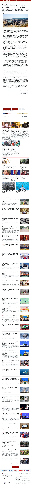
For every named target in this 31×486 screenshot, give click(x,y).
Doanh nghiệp (7, 2)
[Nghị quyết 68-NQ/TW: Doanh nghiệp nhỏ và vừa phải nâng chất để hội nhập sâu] (24, 344)
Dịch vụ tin (20, 474)
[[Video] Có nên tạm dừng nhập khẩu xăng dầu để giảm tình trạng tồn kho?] (24, 125)
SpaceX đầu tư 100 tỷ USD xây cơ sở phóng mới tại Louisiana (10, 388)
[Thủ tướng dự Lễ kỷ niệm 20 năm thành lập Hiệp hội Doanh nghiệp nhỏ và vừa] (24, 435)
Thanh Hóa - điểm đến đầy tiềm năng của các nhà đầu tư (15, 148)
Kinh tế (3, 2)
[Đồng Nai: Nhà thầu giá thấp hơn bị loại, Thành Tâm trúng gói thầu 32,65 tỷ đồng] (24, 229)
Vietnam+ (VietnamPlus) (7, 0)
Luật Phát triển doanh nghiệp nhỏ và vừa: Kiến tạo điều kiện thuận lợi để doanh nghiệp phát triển (10, 209)
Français (17, 0)
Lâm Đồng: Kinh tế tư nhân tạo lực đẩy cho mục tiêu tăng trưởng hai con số (10, 450)
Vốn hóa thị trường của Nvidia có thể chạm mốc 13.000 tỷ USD (10, 219)
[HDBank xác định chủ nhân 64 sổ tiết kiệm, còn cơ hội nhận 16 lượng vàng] (24, 309)
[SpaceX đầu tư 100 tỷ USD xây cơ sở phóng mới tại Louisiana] (24, 390)
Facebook (4, 113)
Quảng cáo (24, 474)
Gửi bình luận (25, 116)
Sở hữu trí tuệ (16, 473)
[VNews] (19, 471)
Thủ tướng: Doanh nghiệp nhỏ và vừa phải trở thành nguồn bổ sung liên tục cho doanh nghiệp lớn (10, 415)
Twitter (6, 113)
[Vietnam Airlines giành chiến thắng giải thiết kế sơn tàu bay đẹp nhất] (24, 372)
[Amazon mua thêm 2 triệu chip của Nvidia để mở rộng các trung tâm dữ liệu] (24, 266)
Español (20, 0)
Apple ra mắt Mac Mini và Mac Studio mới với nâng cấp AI (10, 397)
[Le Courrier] (11, 471)
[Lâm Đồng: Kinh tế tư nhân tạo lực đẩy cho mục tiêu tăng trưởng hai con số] (24, 452)
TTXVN (18, 474)
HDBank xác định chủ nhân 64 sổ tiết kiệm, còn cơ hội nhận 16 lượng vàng (10, 307)
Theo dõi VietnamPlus (20, 113)
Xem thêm (15, 466)
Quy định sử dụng (21, 473)
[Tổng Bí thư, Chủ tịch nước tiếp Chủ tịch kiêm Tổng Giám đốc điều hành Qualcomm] (24, 238)
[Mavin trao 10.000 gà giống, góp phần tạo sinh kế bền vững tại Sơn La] (24, 327)
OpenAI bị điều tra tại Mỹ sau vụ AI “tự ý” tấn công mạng (10, 424)
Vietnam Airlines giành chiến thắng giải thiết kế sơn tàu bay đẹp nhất (10, 370)
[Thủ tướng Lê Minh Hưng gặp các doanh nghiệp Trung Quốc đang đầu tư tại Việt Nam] (24, 381)
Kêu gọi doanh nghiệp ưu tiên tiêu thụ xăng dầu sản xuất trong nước (6, 148)
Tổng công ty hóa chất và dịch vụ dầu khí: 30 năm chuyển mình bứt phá (15, 130)
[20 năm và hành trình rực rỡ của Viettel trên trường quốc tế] (24, 274)
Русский (24, 0)
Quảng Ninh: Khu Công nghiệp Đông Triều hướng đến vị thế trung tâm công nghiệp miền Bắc (10, 254)
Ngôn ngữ (29, 473)
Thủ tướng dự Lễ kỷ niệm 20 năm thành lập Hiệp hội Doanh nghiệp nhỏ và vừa (10, 433)
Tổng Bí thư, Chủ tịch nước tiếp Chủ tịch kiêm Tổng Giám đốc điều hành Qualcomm (10, 236)
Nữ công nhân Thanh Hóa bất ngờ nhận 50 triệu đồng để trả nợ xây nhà (10, 200)
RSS (24, 473)
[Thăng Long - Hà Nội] (25, 0)
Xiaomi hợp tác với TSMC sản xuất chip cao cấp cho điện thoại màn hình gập (10, 459)
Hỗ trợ (26, 473)
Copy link (10, 113)
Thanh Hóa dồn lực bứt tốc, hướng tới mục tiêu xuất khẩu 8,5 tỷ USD (10, 290)
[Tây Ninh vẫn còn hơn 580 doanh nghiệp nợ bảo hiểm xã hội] (24, 301)
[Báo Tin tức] (27, 471)
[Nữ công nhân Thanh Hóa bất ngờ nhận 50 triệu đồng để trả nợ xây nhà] (24, 202)
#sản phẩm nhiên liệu (6, 110)
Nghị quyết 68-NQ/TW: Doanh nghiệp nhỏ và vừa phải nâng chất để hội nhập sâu (10, 342)
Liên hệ (27, 474)
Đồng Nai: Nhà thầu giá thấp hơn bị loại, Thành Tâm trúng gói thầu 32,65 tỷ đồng (10, 227)
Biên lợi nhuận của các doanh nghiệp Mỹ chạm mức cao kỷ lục (10, 281)
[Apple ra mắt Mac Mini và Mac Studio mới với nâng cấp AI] (24, 399)
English (15, 0)
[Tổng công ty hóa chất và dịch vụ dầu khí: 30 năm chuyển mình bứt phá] (15, 125)
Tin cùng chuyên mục (7, 198)
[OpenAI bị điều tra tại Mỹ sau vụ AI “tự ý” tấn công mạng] (24, 426)
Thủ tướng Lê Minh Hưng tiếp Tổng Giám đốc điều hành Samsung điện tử (10, 245)
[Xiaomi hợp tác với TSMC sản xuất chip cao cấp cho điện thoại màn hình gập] (24, 461)
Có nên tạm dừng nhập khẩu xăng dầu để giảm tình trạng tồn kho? (24, 130)
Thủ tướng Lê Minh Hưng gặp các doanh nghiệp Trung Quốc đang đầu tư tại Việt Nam (10, 379)
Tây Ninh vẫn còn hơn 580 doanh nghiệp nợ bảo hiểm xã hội (10, 299)
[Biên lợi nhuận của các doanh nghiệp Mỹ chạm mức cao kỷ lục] (24, 283)
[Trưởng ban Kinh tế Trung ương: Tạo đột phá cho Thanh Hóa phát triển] (6, 125)
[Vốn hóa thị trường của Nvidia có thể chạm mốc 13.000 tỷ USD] (24, 221)
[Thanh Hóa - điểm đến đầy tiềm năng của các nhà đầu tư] (15, 143)
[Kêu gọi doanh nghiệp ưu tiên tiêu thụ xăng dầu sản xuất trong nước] (6, 143)
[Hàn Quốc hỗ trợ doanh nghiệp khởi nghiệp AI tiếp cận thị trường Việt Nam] (24, 336)
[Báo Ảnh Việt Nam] (15, 471)
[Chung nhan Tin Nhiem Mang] (7, 483)
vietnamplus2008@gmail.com (20, 481)
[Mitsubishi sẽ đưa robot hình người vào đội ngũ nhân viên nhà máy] (24, 444)
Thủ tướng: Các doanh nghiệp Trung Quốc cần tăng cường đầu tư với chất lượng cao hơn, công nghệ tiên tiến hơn (10, 352)
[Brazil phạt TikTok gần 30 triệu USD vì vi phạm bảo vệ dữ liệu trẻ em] (24, 407)
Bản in (8, 113)
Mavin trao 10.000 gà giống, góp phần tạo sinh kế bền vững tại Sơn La (10, 325)
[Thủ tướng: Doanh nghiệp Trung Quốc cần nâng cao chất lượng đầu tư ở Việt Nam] (24, 318)
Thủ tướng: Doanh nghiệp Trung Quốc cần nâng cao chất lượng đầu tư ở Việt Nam (10, 316)
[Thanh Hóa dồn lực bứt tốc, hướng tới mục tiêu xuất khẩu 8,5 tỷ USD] (24, 292)
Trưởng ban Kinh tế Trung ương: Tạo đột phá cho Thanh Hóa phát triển (6, 130)
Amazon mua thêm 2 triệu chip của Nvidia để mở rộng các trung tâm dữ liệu (10, 264)
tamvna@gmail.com (17, 479)
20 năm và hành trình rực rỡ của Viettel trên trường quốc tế (10, 272)
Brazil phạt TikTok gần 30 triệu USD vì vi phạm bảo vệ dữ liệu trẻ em (10, 405)
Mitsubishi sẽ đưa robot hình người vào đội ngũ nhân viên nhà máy (10, 442)
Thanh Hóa (12, 110)
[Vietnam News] (5, 471)
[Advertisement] (15, 100)
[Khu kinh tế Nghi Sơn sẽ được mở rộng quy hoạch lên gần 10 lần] (14, 51)
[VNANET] (22, 471)
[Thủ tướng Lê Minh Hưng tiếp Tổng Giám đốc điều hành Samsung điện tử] (24, 247)
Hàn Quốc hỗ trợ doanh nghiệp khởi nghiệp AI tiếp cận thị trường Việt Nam (10, 334)
